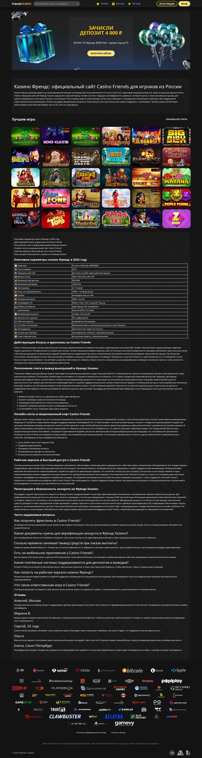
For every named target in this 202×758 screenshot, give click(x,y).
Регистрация (167, 3)
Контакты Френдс (118, 732)
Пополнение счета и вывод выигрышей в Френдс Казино (40, 245)
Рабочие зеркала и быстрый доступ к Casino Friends (38, 251)
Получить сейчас (101, 53)
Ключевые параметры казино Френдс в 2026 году (36, 239)
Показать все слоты (176, 119)
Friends (21, 4)
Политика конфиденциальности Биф (91, 732)
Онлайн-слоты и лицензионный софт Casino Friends (38, 248)
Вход (184, 3)
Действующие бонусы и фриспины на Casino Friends (38, 242)
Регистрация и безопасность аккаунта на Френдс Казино (40, 254)
